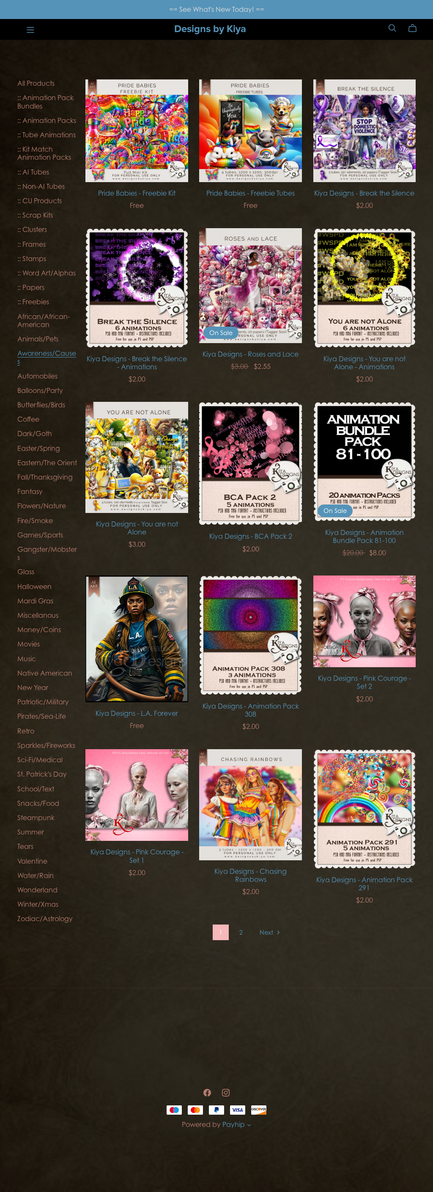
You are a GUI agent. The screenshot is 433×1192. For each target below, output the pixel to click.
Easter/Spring (38, 448)
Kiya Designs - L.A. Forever (137, 713)
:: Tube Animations (46, 135)
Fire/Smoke (35, 520)
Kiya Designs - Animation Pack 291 (364, 884)
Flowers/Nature (41, 506)
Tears (25, 846)
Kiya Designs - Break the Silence (364, 193)
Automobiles (37, 376)
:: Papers (30, 287)
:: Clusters (32, 229)
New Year (32, 687)
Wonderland (37, 890)
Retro (25, 731)
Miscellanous (37, 615)
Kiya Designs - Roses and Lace (251, 354)
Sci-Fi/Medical (40, 760)
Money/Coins (39, 629)
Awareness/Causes (46, 357)
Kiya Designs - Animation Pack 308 (251, 710)
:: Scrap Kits (35, 215)
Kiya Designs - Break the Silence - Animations (137, 363)
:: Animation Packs (46, 120)
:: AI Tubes (33, 172)
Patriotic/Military (43, 702)
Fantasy (30, 491)
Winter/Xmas (37, 904)
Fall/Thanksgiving (45, 477)
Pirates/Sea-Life (41, 716)
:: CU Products (39, 200)
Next (267, 932)
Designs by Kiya (210, 29)
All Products (36, 83)
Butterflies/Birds (41, 405)
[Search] (392, 28)
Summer (30, 832)
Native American (44, 673)
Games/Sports (40, 535)
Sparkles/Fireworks (46, 745)
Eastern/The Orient (47, 462)
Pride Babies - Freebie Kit (136, 193)
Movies (28, 644)
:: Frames (31, 244)
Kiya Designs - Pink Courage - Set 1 (137, 856)
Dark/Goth (34, 433)
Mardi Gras (35, 601)
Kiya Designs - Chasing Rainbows (250, 875)
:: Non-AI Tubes (41, 186)
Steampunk (36, 817)
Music (26, 659)
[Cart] (415, 28)
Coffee (28, 419)
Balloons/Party (40, 390)
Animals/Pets (37, 339)
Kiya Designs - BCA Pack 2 (250, 536)
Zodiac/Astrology (45, 918)
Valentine (32, 861)
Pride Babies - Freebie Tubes (250, 193)
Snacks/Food (38, 803)
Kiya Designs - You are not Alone (137, 528)
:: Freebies (33, 301)
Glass (25, 571)
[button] (249, 1126)
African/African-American (43, 320)
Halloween (34, 586)
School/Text (35, 789)
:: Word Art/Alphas (46, 273)
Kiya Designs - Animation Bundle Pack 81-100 (364, 536)
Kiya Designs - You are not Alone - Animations (364, 363)
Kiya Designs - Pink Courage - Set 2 (364, 682)
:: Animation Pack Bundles (45, 101)
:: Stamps (31, 258)
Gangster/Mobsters (47, 553)
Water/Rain (35, 875)
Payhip (233, 1124)
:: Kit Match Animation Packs (44, 153)
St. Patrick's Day (42, 774)
